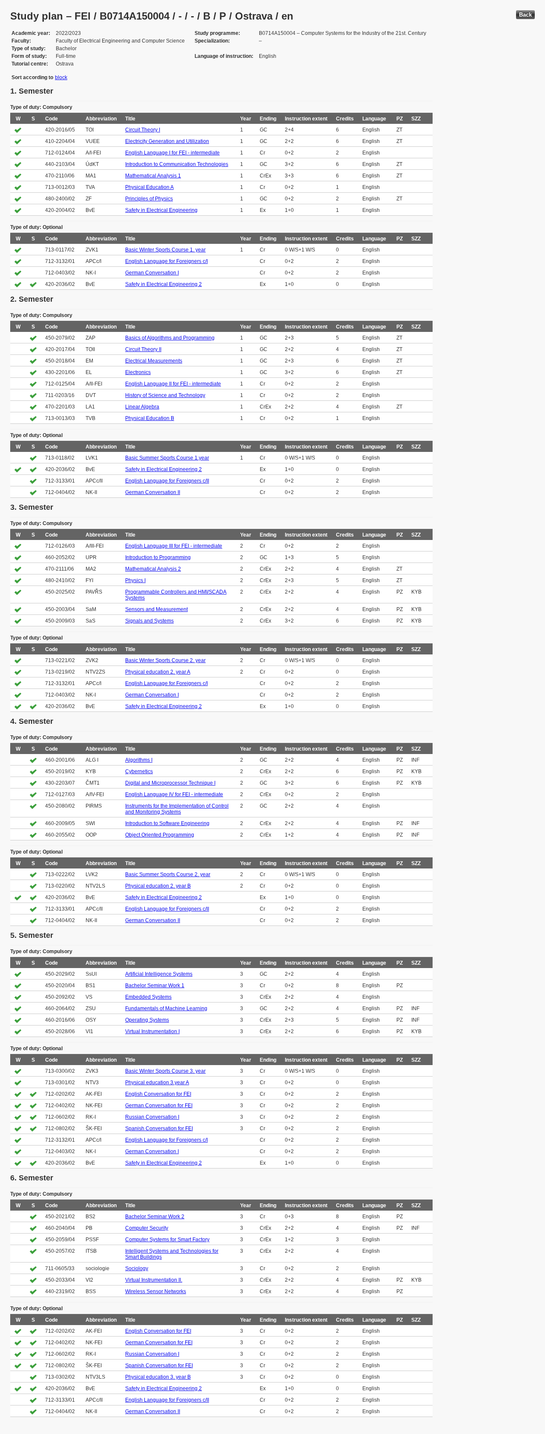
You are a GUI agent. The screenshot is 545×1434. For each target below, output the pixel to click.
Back (525, 14)
